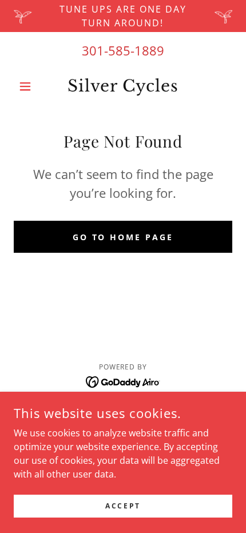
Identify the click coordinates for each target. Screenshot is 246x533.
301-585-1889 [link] (123, 50)
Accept (122, 506)
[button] (30, 86)
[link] (122, 86)
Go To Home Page (123, 237)
